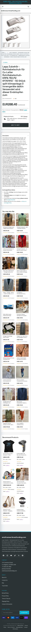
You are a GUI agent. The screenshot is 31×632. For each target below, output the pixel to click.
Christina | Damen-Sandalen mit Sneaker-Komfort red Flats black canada (22, 315)
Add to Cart (15, 125)
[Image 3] (14, 45)
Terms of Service (6, 598)
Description (5, 135)
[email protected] (11, 199)
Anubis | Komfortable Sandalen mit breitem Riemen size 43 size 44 (22, 358)
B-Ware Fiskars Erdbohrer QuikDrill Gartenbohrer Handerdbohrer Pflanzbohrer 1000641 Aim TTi (21, 510)
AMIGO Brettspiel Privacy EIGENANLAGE (8, 358)
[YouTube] (11, 555)
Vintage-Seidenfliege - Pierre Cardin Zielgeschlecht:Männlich (8, 337)
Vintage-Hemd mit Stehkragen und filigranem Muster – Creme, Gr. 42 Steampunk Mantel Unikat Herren (8, 402)
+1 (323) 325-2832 (6, 566)
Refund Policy (5, 593)
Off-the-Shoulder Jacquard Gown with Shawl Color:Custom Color (21, 482)
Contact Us (4, 580)
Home (3, 52)
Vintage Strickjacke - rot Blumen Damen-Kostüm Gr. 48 (22, 249)
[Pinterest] (22, 555)
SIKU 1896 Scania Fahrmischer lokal (7, 315)
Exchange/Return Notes (8, 190)
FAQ (3, 583)
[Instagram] (7, 555)
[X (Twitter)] (18, 555)
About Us (4, 577)
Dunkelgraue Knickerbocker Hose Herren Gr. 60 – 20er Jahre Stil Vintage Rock (22, 293)
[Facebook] (3, 555)
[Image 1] (4, 45)
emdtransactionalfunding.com (10, 11)
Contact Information (7, 604)
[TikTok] (15, 555)
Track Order (5, 585)
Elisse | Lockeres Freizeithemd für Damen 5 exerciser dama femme (22, 380)
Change (25, 116)
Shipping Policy (5, 601)
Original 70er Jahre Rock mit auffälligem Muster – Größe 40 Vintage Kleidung (22, 337)
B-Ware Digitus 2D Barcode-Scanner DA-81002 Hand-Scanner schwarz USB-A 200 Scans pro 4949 (21, 454)
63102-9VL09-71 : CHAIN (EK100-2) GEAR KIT (8, 482)
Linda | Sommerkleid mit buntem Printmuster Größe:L (8, 249)
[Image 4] (19, 45)
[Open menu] (2, 6)
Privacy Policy (5, 596)
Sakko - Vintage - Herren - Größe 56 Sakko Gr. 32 (8, 293)
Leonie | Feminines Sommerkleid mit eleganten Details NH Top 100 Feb (8, 380)
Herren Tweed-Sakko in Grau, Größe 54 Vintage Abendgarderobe (22, 271)
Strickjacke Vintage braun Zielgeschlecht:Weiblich (8, 228)
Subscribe (24, 612)
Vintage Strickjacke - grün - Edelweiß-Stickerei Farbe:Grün (22, 228)
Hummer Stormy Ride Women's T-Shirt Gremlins (7, 454)
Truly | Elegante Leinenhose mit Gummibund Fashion (21, 424)
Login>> (7, 465)
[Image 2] (9, 45)
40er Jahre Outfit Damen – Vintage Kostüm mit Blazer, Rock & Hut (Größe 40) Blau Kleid (8, 271)
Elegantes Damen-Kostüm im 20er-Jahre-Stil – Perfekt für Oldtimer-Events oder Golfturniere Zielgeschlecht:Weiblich (8, 424)
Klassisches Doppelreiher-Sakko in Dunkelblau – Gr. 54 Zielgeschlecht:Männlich (22, 402)
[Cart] (28, 6)
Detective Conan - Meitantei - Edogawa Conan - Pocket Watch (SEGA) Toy (8, 510)
